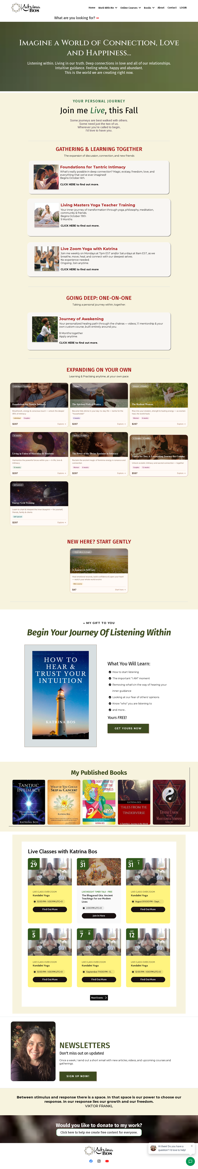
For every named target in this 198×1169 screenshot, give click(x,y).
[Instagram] (99, 1161)
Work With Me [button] (106, 7)
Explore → (62, 424)
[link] (50, 909)
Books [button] (148, 7)
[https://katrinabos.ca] (26, 8)
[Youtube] (107, 1161)
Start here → (120, 589)
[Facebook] (91, 1161)
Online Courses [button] (129, 7)
